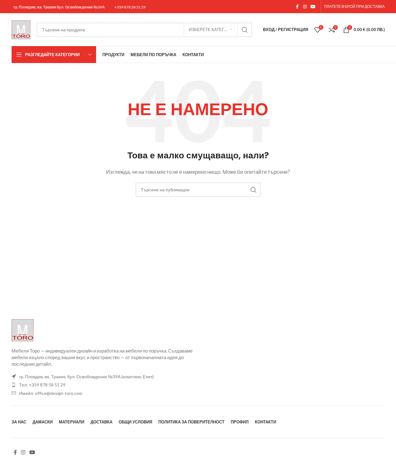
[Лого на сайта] (21, 29)
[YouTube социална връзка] (313, 7)
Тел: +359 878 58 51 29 (42, 384)
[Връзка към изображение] (22, 329)
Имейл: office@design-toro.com (50, 393)
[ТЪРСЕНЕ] (245, 30)
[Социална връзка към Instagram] (305, 7)
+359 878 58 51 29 (130, 7)
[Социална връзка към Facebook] (297, 7)
